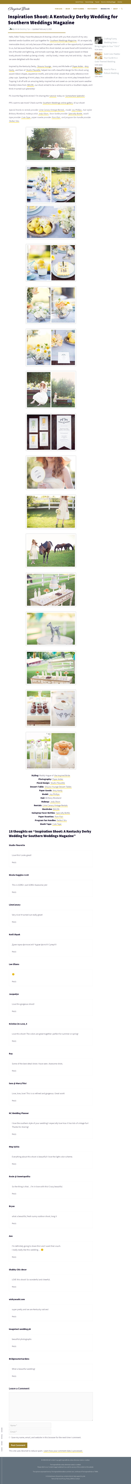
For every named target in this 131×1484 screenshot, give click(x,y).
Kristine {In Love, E (18, 1023)
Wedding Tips (105, 9)
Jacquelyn (14, 994)
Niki (16, 29)
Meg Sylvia (14, 1146)
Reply (14, 862)
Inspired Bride (18, 9)
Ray (11, 1053)
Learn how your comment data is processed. (63, 1450)
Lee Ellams (14, 964)
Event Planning (78, 9)
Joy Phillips (77, 109)
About (115, 9)
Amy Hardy (57, 790)
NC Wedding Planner (19, 1113)
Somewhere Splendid (74, 95)
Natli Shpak (14, 934)
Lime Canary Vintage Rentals (51, 109)
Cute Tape (25, 117)
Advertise (119, 2)
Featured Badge (89, 2)
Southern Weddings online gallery (58, 102)
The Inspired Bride (55, 1465)
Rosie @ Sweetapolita (19, 1176)
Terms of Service (56, 1479)
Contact (77, 1479)
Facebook (1, 1449)
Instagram (1, 1430)
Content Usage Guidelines (55, 1467)
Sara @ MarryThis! (18, 1083)
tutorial (53, 95)
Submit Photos (79, 2)
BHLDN (30, 85)
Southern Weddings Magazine (63, 40)
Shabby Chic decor (18, 1269)
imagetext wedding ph (20, 1329)
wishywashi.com (17, 1299)
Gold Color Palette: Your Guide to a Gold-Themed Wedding (107, 58)
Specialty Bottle (75, 113)
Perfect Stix (14, 121)
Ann (11, 1236)
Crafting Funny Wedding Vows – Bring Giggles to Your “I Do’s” (107, 42)
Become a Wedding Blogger (108, 2)
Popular (97, 2)
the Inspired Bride (62, 775)
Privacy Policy (66, 1479)
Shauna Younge (44, 66)
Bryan (12, 1206)
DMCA (72, 1479)
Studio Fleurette (33, 70)
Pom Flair (56, 117)
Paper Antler (77, 66)
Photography (92, 9)
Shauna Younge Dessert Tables (58, 786)
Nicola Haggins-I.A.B (19, 875)
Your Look (58, 9)
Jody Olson (43, 113)
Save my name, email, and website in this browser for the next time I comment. (46, 1437)
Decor (68, 9)
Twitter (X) (1, 1436)
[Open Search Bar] (122, 9)
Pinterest (1, 1443)
